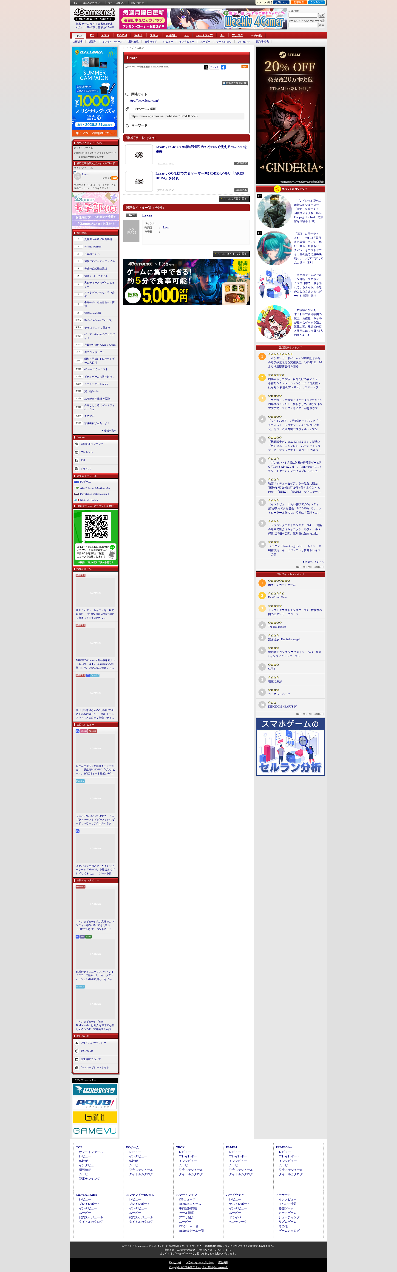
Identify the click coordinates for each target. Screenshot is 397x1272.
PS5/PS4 (122, 35)
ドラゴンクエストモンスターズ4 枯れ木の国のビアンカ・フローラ (295, 612)
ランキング (316, 2)
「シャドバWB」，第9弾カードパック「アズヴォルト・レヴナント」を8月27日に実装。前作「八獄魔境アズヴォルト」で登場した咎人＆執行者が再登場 (294, 425)
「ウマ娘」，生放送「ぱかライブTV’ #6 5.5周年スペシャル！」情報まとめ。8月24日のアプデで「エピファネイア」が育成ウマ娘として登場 (295, 404)
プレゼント (244, 41)
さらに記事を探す (235, 198)
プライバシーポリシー (93, 1042)
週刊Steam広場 (92, 312)
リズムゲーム (288, 1221)
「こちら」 (219, 1249)
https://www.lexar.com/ (144, 100)
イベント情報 (288, 1203)
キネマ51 (89, 415)
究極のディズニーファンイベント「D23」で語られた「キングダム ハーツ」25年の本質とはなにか (95, 975)
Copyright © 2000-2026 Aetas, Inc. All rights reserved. (198, 1267)
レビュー (168, 41)
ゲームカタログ (289, 1230)
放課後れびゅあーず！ (97, 423)
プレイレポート (189, 1156)
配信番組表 (262, 41)
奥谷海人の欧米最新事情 (98, 239)
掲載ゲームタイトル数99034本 (94, 23)
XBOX (105, 35)
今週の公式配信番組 (95, 268)
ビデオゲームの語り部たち (99, 376)
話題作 (92, 41)
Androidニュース (190, 1203)
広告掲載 (223, 1262)
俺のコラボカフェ (94, 352)
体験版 (83, 1161)
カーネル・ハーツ (279, 694)
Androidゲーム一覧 (191, 1230)
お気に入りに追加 (236, 83)
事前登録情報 (188, 1208)
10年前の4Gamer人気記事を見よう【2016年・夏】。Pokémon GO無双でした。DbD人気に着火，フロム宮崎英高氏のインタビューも (95, 664)
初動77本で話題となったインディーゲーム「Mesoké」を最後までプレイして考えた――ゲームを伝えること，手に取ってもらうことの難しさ (95, 869)
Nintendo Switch (89, 500)
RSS (75, 2)
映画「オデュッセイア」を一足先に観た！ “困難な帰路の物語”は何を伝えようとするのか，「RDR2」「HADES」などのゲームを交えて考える (95, 614)
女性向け (171, 35)
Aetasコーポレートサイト (95, 1067)
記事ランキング (89, 1178)
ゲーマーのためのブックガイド (99, 336)
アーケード (283, 1195)
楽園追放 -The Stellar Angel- (284, 639)
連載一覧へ (110, 430)
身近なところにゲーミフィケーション (99, 407)
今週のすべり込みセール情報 (99, 304)
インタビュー (186, 41)
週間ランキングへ (314, 562)
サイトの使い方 (117, 2)
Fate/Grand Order (277, 597)
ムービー (205, 41)
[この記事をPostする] (206, 67)
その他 (283, 1226)
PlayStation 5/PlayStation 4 (94, 493)
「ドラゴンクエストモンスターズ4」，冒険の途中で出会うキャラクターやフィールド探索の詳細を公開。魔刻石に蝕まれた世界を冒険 (295, 530)
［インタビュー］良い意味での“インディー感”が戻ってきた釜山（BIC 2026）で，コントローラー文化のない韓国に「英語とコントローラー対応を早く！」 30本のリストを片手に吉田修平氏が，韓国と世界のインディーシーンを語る (95, 925)
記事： (107, 178)
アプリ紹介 (186, 1217)
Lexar (85, 174)
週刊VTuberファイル (96, 276)
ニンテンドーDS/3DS (140, 1195)
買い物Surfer (91, 391)
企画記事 (78, 41)
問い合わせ (137, 2)
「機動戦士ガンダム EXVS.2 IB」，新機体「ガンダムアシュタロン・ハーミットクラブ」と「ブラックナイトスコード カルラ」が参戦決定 (294, 446)
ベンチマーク (238, 1221)
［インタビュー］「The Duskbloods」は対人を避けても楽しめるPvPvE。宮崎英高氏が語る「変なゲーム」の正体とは (95, 1025)
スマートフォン (186, 1195)
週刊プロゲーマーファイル (99, 261)
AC (222, 35)
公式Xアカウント (92, 2)
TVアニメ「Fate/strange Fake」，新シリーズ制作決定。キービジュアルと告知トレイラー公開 (294, 550)
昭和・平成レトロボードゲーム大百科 (99, 360)
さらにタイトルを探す (232, 254)
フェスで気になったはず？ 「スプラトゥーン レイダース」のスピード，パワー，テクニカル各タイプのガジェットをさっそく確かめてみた (95, 819)
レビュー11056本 (84, 27)
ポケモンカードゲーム (282, 584)
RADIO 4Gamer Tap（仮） (99, 320)
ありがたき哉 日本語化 (97, 398)
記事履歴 (299, 2)
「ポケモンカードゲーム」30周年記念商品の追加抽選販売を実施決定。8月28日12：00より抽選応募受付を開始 (295, 362)
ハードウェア (204, 35)
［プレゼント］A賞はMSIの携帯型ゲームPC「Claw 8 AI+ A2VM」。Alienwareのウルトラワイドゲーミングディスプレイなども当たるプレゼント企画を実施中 (295, 467)
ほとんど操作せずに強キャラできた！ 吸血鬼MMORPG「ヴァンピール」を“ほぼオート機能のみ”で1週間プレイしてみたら (95, 769)
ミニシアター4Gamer (96, 384)
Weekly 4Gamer (92, 246)
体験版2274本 (106, 27)
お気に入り (281, 2)
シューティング (289, 1217)
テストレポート (239, 1203)
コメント (214, 67)
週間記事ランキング (92, 443)
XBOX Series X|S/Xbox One (95, 487)
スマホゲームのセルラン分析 (99, 294)
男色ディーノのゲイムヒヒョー (99, 284)
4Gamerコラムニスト (96, 369)
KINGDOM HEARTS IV (282, 706)
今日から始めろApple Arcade (100, 344)
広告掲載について (91, 1059)
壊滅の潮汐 (275, 681)
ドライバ (86, 468)
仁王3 (271, 668)
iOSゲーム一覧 (188, 1226)
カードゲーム (288, 1212)
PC (92, 35)
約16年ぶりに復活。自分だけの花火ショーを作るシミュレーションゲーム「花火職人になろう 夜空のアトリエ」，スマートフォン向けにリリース (294, 383)
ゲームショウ (224, 41)
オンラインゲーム (112, 41)
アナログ (237, 35)
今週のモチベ (91, 254)
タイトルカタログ (141, 1174)
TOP (79, 35)
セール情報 (186, 1212)
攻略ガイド (151, 41)
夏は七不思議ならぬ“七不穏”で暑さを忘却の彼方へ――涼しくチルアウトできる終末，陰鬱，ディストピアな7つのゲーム (95, 714)
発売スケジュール (141, 1170)
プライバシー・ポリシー (200, 1262)
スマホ (154, 35)
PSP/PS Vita (284, 1147)
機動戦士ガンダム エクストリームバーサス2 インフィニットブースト (294, 654)
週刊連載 (133, 41)
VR (186, 35)
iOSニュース (187, 1199)
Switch (138, 35)
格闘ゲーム (286, 1208)
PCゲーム (85, 481)
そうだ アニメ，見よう (97, 327)
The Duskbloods (277, 626)
